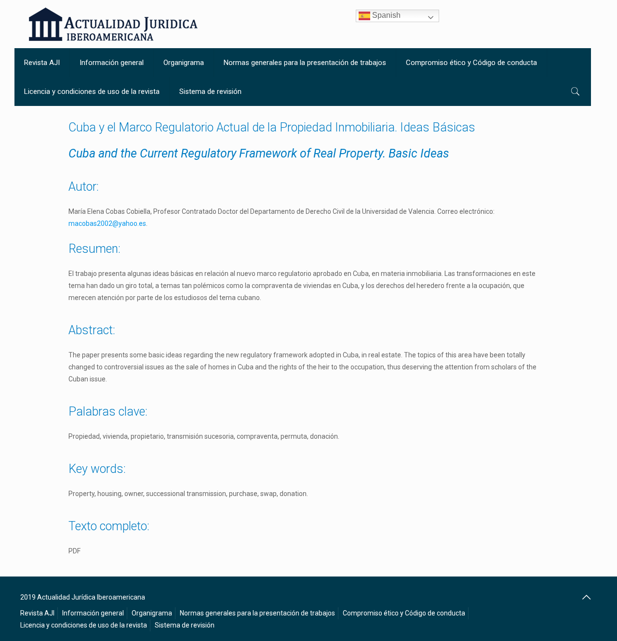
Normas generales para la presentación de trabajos (257, 613)
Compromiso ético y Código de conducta (404, 613)
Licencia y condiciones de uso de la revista (83, 625)
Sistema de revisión (185, 625)
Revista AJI (37, 613)
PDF (74, 551)
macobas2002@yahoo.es (107, 223)
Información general (93, 613)
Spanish (385, 15)
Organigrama (152, 613)
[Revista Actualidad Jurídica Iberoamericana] (113, 24)
